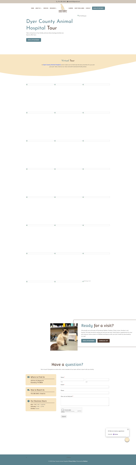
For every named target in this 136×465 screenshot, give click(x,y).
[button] (127, 440)
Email (63, 384)
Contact (88, 8)
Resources (53, 8)
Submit (64, 416)
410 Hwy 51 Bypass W (37, 380)
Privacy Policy (72, 461)
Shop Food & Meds (79, 8)
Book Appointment (98, 8)
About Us (38, 8)
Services (45, 8)
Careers (71, 8)
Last (86, 382)
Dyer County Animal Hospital (52, 65)
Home (32, 8)
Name (63, 377)
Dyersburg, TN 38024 (37, 382)
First (62, 382)
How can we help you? (67, 396)
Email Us (42, 393)
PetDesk (85, 461)
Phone (62, 390)
